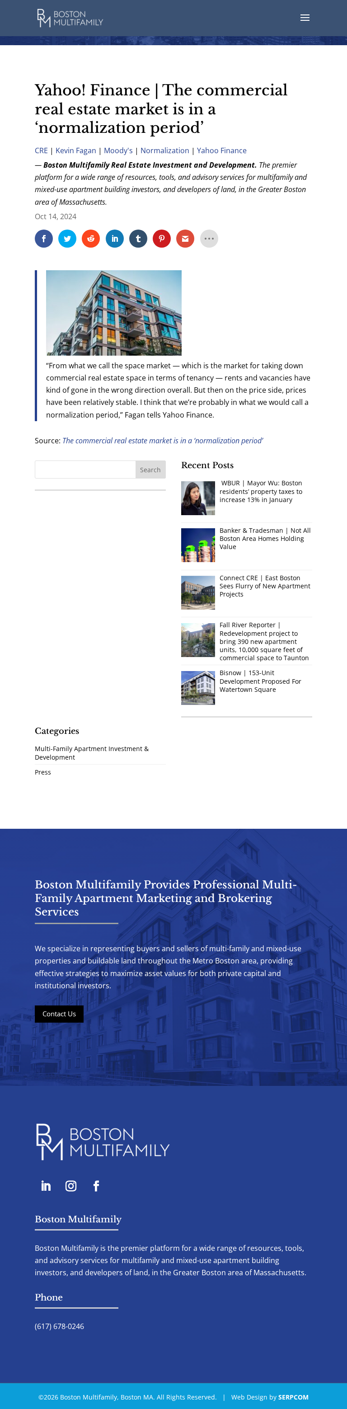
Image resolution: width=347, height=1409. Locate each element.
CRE (41, 150)
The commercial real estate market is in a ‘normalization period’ (162, 441)
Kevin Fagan (76, 150)
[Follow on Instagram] (71, 1186)
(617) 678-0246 (59, 1326)
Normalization (165, 150)
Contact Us (59, 1013)
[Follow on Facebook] (96, 1186)
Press (43, 772)
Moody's (118, 150)
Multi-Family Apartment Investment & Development (92, 752)
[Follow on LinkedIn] (45, 1186)
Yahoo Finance (222, 150)
